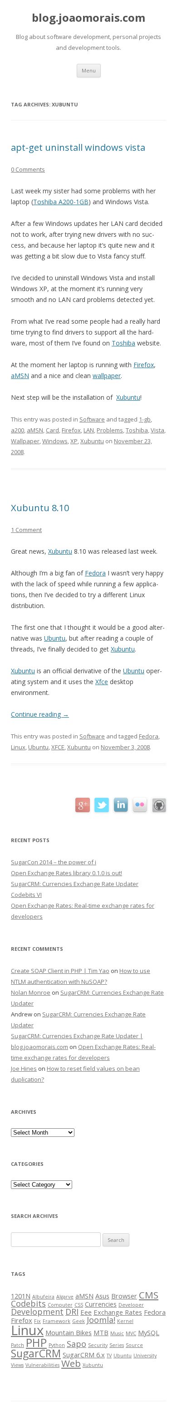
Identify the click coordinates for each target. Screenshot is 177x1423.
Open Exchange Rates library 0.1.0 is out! (66, 873)
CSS (78, 1305)
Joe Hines (24, 1068)
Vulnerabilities (42, 1365)
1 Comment (26, 530)
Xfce (101, 681)
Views (17, 1365)
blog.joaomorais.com (88, 18)
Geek (78, 1321)
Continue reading (40, 714)
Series (116, 1345)
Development (37, 1311)
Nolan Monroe (30, 992)
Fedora (95, 573)
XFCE (57, 747)
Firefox (143, 364)
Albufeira (43, 1297)
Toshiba (123, 343)
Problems (110, 430)
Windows (55, 441)
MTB (100, 1332)
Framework (56, 1321)
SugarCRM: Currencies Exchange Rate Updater (74, 884)
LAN (89, 430)
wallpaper (107, 375)
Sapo (76, 1343)
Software (92, 419)
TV (109, 1355)
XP (74, 441)
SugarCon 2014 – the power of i (53, 862)
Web (71, 1363)
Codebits (28, 1303)
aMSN (20, 375)
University (145, 1355)
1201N (20, 1295)
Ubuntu (54, 638)
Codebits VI (26, 895)
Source (134, 1345)
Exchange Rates (117, 1312)
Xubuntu (128, 397)
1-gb (145, 419)
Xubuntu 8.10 (40, 508)
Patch (17, 1345)
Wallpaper (25, 441)
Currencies (101, 1303)
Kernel (125, 1321)
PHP (36, 1342)
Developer (131, 1305)
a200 (17, 430)
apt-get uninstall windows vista (78, 147)
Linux (18, 747)
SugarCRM (36, 1353)
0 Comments (28, 169)
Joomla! (101, 1319)
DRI (72, 1311)
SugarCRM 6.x (84, 1354)
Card (52, 430)
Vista (157, 430)
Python (57, 1345)
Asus (102, 1295)
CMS (148, 1295)
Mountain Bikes (68, 1332)
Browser (124, 1295)
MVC (131, 1333)
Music (117, 1333)
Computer (60, 1305)
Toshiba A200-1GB (60, 201)
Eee (86, 1312)
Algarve (65, 1297)
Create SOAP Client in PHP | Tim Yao (60, 971)
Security (98, 1345)
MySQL (148, 1332)
